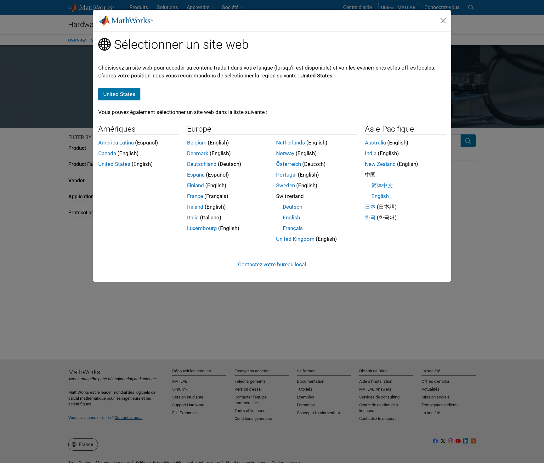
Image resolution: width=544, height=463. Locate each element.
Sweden (285, 185)
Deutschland (202, 164)
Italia (193, 217)
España (196, 175)
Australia (375, 142)
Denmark (197, 153)
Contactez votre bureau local (272, 264)
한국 (370, 217)
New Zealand (380, 164)
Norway (285, 153)
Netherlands (290, 142)
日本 (370, 207)
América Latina (116, 142)
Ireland (195, 207)
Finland (195, 185)
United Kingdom (295, 239)
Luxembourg (202, 228)
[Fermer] (443, 20)
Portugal (286, 175)
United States (114, 164)
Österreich (288, 164)
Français (293, 228)
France (195, 196)
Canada (107, 153)
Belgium (197, 142)
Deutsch (292, 207)
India (371, 153)
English (291, 217)
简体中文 (382, 185)
